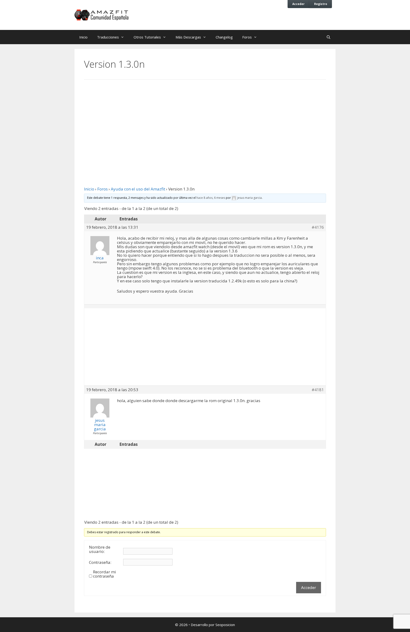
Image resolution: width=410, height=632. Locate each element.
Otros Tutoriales (147, 37)
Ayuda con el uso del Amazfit (138, 189)
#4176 (318, 227)
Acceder (298, 4)
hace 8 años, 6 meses (210, 198)
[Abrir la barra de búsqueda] (328, 37)
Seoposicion (225, 624)
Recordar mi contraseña (104, 574)
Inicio (83, 37)
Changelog (224, 37)
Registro (320, 4)
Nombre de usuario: (99, 549)
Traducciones (108, 37)
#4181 (318, 390)
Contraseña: (100, 562)
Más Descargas (188, 37)
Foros (247, 37)
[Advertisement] (205, 122)
